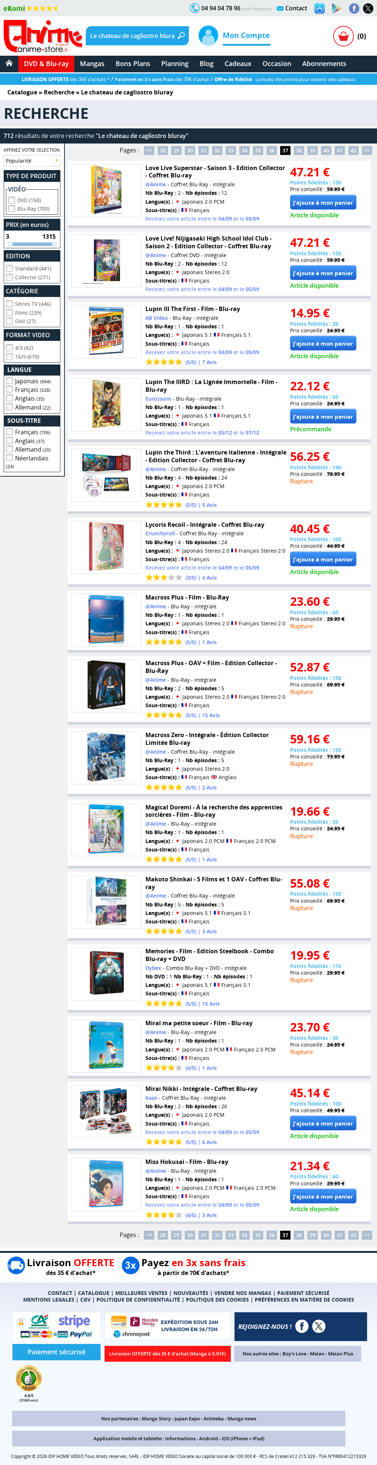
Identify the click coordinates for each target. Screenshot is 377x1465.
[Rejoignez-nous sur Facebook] (354, 8)
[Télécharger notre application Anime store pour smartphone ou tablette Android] (337, 8)
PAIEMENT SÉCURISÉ (303, 1292)
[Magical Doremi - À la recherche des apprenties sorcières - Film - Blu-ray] (106, 830)
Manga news (242, 1418)
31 (204, 150)
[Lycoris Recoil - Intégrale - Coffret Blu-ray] (106, 547)
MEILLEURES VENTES (141, 1292)
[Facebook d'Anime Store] (302, 1326)
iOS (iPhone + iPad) (243, 1438)
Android (208, 1438)
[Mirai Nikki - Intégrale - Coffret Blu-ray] (106, 1111)
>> (367, 150)
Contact (296, 8)
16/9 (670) (27, 356)
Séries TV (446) (33, 303)
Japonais (33, 381)
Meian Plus (340, 1353)
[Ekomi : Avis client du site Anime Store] (29, 1389)
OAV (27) (25, 321)
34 (244, 150)
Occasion (277, 63)
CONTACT (60, 1292)
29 (176, 150)
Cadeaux (238, 63)
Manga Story (156, 1418)
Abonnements (324, 63)
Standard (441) (33, 268)
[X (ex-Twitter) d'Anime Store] (318, 1326)
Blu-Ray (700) (33, 208)
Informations (180, 1438)
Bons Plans (133, 63)
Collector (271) (32, 277)
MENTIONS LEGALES (48, 1299)
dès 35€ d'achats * (66, 79)
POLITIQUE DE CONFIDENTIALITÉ (138, 1299)
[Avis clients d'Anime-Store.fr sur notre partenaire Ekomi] (31, 8)
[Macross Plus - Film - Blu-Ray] (106, 620)
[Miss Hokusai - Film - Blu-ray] (106, 1184)
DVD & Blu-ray (46, 63)
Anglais (30, 398)
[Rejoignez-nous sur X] (368, 8)
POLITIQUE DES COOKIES (217, 1299)
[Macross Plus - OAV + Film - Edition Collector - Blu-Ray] (106, 686)
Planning (174, 63)
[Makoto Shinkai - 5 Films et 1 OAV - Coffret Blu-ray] (106, 902)
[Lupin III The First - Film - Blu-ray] (106, 331)
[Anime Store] (43, 36)
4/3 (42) (24, 347)
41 (340, 150)
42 (353, 150)
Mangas (92, 63)
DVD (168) (29, 200)
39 (313, 150)
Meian (317, 1353)
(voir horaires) (256, 9)
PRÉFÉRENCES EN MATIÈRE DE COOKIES (304, 1299)
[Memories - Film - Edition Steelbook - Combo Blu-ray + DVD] (106, 974)
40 (326, 150)
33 (231, 150)
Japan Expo (187, 1418)
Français (32, 390)
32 (217, 150)
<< (149, 150)
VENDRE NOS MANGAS (242, 1292)
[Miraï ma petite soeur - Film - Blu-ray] (106, 1046)
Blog (207, 63)
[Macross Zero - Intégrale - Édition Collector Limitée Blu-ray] (106, 758)
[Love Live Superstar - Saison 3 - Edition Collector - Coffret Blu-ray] (106, 191)
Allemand (33, 407)
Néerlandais (27, 462)
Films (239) (28, 312)
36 (272, 150)
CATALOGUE (93, 1292)
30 (190, 150)
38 (299, 150)
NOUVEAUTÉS (190, 1292)
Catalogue (22, 92)
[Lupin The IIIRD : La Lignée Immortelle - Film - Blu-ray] (106, 405)
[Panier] (343, 36)
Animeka (214, 1418)
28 (163, 150)
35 (258, 150)
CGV (85, 1299)
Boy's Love (294, 1353)
